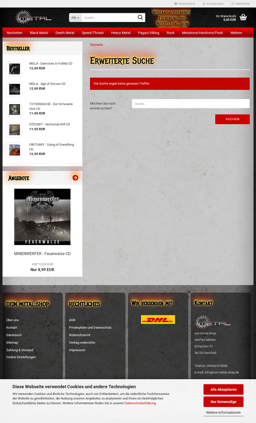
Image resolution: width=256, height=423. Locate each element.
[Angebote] (75, 178)
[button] (184, 4)
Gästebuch (14, 335)
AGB (72, 320)
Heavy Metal (120, 33)
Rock (170, 33)
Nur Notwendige (223, 402)
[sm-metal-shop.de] (34, 18)
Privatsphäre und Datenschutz (90, 327)
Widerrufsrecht (79, 335)
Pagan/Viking (148, 33)
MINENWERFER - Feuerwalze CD (42, 253)
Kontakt (11, 327)
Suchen (233, 119)
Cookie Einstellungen (21, 357)
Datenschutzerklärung (140, 403)
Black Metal (39, 33)
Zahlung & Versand (19, 350)
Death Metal (65, 33)
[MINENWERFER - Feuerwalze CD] (42, 217)
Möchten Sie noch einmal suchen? (103, 106)
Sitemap (12, 342)
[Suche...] (140, 17)
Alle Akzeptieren (223, 389)
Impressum (77, 350)
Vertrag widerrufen (82, 342)
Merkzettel (242, 4)
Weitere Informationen (223, 412)
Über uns (12, 320)
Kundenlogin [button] (214, 4)
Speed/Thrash (93, 33)
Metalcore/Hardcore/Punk (202, 33)
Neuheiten (14, 33)
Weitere (236, 33)
